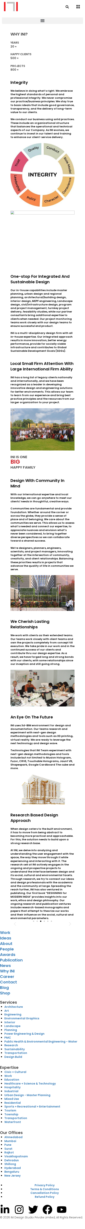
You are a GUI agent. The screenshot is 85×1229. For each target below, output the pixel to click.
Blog (4, 987)
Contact (8, 982)
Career (7, 976)
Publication (11, 960)
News (5, 965)
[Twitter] (33, 1209)
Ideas (5, 938)
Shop (5, 993)
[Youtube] (62, 1209)
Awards (7, 954)
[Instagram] (19, 1209)
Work (5, 932)
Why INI (7, 971)
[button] (78, 7)
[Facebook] (47, 1209)
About (6, 943)
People (7, 949)
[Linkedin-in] (5, 1209)
